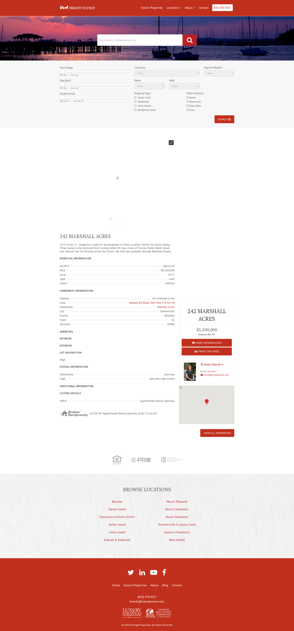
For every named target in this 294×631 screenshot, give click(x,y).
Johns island (117, 532)
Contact (204, 7)
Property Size (67, 93)
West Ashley (177, 540)
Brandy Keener (211, 364)
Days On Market (213, 67)
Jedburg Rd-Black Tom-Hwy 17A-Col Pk (152, 302)
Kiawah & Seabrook (117, 540)
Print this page (208, 351)
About (189, 7)
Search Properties (152, 7)
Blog (165, 585)
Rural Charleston (177, 517)
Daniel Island (117, 509)
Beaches (117, 502)
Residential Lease (146, 109)
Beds (171, 80)
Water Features (195, 93)
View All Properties (217, 433)
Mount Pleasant (176, 502)
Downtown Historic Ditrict (117, 517)
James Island (117, 525)
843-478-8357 (222, 7)
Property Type (142, 93)
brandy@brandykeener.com (216, 374)
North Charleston (176, 509)
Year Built (65, 80)
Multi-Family (144, 105)
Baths (137, 80)
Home (116, 585)
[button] (207, 402)
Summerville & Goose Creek (177, 525)
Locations (172, 7)
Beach (192, 97)
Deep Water (195, 105)
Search (223, 119)
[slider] (62, 71)
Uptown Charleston (177, 532)
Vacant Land (143, 97)
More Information (207, 343)
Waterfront (195, 101)
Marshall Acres (166, 307)
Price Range (66, 67)
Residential (143, 101)
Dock (191, 109)
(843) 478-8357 (147, 597)
